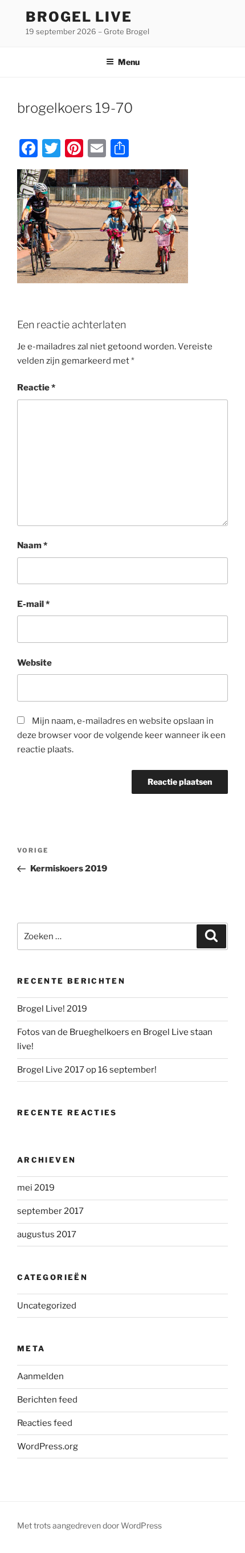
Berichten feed (47, 1400)
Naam (32, 545)
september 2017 (50, 1211)
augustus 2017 (46, 1234)
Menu (129, 62)
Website (34, 663)
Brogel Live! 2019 (52, 1009)
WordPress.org (47, 1446)
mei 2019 (36, 1188)
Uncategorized (46, 1306)
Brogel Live (79, 17)
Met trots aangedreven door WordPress (89, 1525)
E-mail (33, 604)
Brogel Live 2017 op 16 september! (87, 1070)
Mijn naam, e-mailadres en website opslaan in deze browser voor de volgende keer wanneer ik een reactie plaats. (121, 735)
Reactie (36, 387)
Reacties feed (44, 1423)
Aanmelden (40, 1376)
